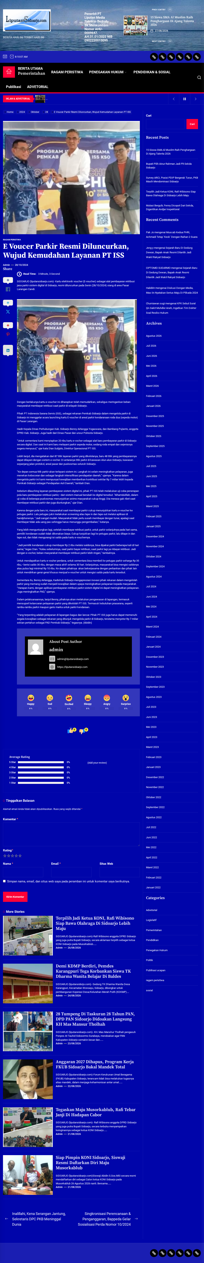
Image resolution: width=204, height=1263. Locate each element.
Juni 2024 (151, 596)
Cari (148, 115)
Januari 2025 (153, 526)
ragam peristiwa (12, 240)
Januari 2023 (153, 767)
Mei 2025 (151, 486)
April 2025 (151, 496)
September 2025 (155, 446)
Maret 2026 (152, 385)
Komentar (10, 819)
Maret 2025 (152, 506)
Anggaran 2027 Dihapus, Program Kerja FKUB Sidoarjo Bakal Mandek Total (95, 1064)
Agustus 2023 (154, 696)
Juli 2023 (151, 706)
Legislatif (151, 920)
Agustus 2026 (154, 335)
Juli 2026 (151, 345)
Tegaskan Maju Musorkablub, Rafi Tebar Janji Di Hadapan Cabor (96, 1112)
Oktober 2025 (153, 436)
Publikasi (13, 87)
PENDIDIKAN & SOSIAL (152, 72)
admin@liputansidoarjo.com (73, 659)
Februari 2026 (153, 396)
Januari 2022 (153, 887)
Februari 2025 (153, 516)
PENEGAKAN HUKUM (106, 72)
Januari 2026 (153, 405)
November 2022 (155, 787)
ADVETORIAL (37, 87)
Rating (8, 850)
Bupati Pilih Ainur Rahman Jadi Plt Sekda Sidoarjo (169, 165)
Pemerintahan (154, 930)
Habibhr (150, 287)
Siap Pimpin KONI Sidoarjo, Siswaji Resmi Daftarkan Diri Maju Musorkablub (90, 1163)
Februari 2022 (153, 877)
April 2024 (151, 616)
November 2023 (155, 666)
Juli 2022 (151, 827)
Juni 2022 (151, 837)
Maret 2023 (152, 747)
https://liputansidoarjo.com (72, 666)
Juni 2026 (151, 355)
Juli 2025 (151, 466)
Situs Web (106, 864)
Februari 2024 (153, 636)
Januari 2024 (153, 646)
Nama (8, 864)
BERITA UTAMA (31, 71)
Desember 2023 (155, 656)
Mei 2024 (151, 606)
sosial (149, 990)
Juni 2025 (151, 476)
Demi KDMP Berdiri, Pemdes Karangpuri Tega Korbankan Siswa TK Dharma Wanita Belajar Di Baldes (93, 971)
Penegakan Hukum (157, 950)
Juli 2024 (151, 586)
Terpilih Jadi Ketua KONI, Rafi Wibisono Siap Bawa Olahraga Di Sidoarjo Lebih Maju (95, 923)
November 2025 (155, 426)
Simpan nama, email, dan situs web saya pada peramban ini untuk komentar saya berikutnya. (68, 881)
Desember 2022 (155, 777)
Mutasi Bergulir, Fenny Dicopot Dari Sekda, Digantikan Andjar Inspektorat (170, 207)
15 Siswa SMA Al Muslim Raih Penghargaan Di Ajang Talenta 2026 (172, 21)
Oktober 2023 (153, 676)
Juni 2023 (151, 717)
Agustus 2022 (154, 817)
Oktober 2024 (153, 556)
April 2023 (151, 737)
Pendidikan (152, 940)
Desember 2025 (155, 416)
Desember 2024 (155, 536)
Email (56, 864)
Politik (149, 960)
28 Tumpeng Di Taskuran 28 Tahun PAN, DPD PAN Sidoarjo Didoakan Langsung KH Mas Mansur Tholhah (95, 1019)
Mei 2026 (151, 365)
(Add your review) (97, 762)
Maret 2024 (152, 626)
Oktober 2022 (153, 797)
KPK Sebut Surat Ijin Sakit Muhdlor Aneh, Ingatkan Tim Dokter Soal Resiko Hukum (171, 308)
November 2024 (155, 546)
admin (6, 265)
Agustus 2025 (154, 456)
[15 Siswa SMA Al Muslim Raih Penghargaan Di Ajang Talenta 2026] (135, 25)
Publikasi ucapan (155, 970)
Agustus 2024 (154, 576)
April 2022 (151, 857)
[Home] (9, 72)
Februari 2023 (153, 757)
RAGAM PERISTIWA (67, 72)
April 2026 (151, 375)
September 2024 (155, 566)
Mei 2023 (151, 726)
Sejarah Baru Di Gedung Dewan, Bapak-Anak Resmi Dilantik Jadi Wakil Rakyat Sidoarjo (169, 252)
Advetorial (151, 910)
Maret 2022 (152, 867)
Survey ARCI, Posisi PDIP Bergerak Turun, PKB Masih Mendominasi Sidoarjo (172, 179)
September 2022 (155, 807)
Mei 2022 (151, 847)
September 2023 (155, 686)
